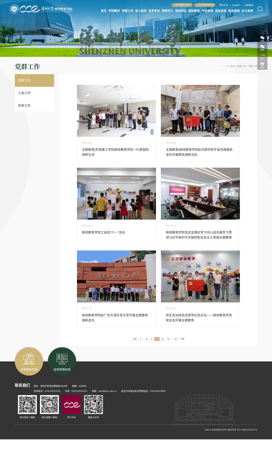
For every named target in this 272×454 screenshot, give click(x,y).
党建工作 (24, 80)
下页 (182, 339)
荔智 (262, 66)
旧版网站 (248, 5)
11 (163, 339)
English (236, 5)
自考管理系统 (205, 5)
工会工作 (24, 93)
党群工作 (241, 66)
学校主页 (223, 5)
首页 (232, 66)
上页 (135, 339)
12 (168, 339)
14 (176, 339)
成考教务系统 (182, 5)
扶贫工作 (24, 105)
